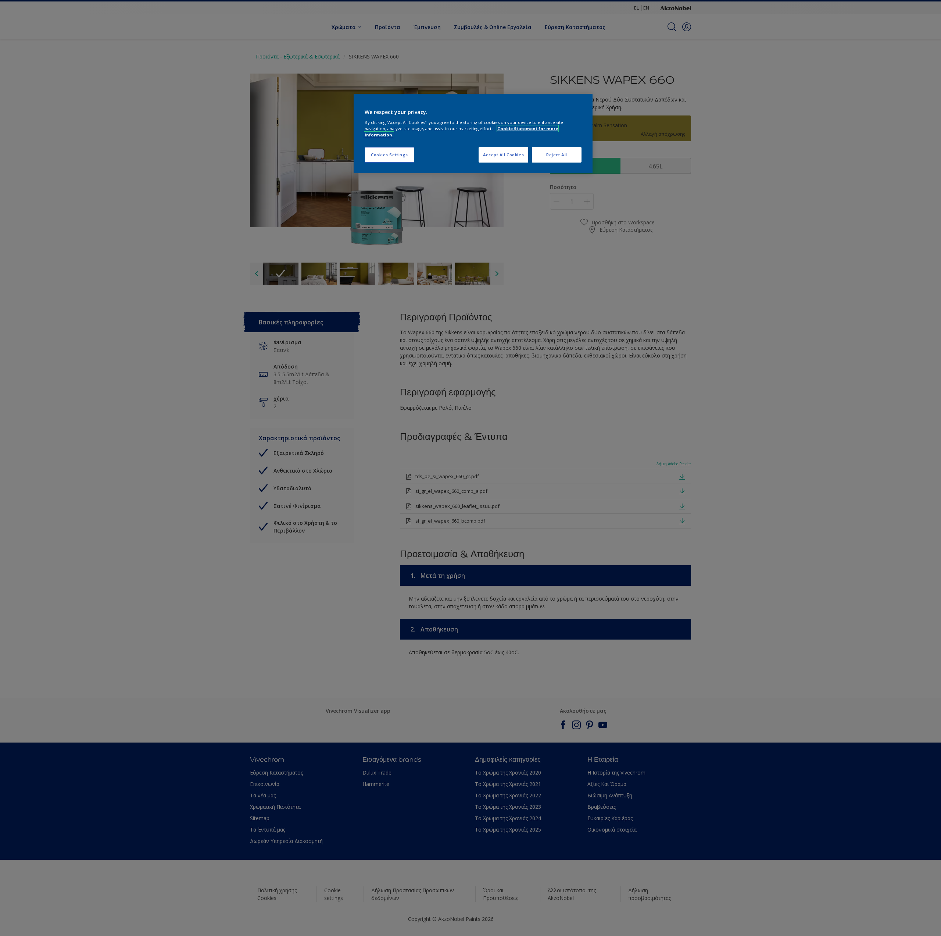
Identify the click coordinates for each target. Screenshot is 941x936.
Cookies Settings (389, 154)
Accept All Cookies (503, 154)
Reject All (556, 154)
